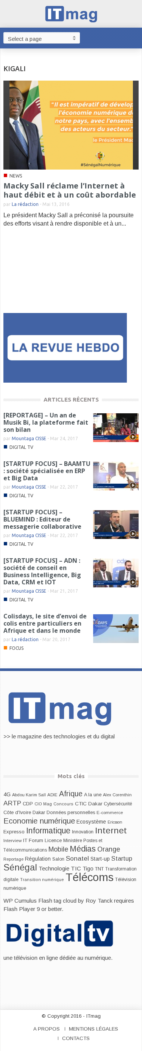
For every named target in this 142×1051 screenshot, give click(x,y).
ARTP (12, 803)
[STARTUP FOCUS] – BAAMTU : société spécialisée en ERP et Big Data (47, 470)
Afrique (71, 794)
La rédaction (25, 204)
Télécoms (90, 877)
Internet (111, 830)
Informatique (48, 830)
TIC (76, 868)
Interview (12, 840)
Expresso (14, 832)
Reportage (13, 859)
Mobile (58, 849)
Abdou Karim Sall (29, 795)
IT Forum (33, 840)
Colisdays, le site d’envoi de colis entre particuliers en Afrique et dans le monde (45, 623)
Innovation (83, 832)
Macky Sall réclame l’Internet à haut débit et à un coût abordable (69, 190)
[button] (134, 37)
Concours (63, 804)
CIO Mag (43, 804)
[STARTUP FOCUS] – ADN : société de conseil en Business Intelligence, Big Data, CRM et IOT (42, 571)
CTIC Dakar (88, 804)
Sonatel (77, 858)
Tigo (88, 869)
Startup (121, 858)
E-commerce (110, 812)
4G (7, 794)
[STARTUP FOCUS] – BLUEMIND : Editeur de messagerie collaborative (42, 519)
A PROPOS (46, 1029)
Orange (108, 849)
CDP (28, 804)
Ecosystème (91, 822)
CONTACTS (76, 1038)
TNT (99, 869)
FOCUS (16, 648)
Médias (83, 848)
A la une (92, 794)
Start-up (100, 859)
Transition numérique (42, 879)
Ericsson (115, 822)
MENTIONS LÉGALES (93, 1029)
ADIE (52, 795)
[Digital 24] (65, 347)
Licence (53, 840)
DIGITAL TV (21, 447)
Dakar (39, 812)
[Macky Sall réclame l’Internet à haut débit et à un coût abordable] (71, 124)
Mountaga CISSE (29, 438)
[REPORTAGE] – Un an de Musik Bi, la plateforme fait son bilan (45, 422)
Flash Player (19, 909)
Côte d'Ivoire (17, 812)
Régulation (38, 859)
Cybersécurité (118, 804)
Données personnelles (71, 812)
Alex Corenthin (117, 795)
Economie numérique (39, 821)
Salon (58, 859)
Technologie (54, 868)
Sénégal (20, 867)
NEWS (15, 175)
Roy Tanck (99, 900)
